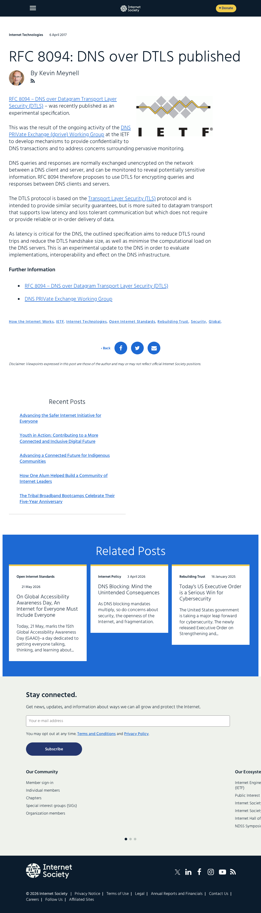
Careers (32, 899)
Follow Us (54, 899)
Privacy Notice (87, 894)
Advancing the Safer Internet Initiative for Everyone (60, 419)
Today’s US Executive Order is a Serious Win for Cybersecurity (210, 593)
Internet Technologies (86, 322)
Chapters (34, 798)
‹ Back (105, 348)
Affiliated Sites (81, 899)
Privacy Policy (136, 734)
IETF (60, 322)
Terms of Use (118, 894)
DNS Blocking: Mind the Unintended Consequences (129, 590)
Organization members (45, 813)
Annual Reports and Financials (177, 894)
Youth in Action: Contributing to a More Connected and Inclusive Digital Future (59, 439)
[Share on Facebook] (120, 348)
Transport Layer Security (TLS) (122, 199)
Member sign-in (39, 783)
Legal (140, 894)
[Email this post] (154, 348)
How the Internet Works (31, 322)
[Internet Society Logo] (49, 871)
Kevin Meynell (59, 73)
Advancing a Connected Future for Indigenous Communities (65, 459)
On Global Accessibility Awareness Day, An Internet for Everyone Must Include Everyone (47, 606)
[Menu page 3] (135, 839)
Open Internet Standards (132, 322)
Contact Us (218, 894)
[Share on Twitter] (137, 348)
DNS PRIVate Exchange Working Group (68, 299)
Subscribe (54, 749)
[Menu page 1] (126, 839)
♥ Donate (226, 8)
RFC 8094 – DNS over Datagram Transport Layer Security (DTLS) (63, 102)
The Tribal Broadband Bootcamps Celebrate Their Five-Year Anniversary (67, 499)
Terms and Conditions (96, 734)
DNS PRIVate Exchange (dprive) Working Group (70, 131)
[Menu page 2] (130, 839)
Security (198, 322)
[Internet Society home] (130, 8)
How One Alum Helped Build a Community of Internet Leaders (64, 479)
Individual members (43, 790)
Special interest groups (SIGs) (51, 806)
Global (215, 322)
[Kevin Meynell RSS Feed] (33, 81)
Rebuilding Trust (173, 322)
